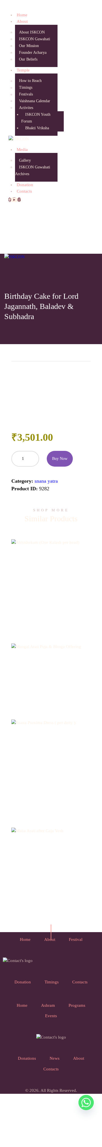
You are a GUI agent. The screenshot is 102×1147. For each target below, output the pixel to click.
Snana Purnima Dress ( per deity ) (51, 758)
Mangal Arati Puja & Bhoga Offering (51, 666)
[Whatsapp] (86, 1102)
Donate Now (51, 597)
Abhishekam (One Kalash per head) (51, 576)
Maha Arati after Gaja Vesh (51, 864)
